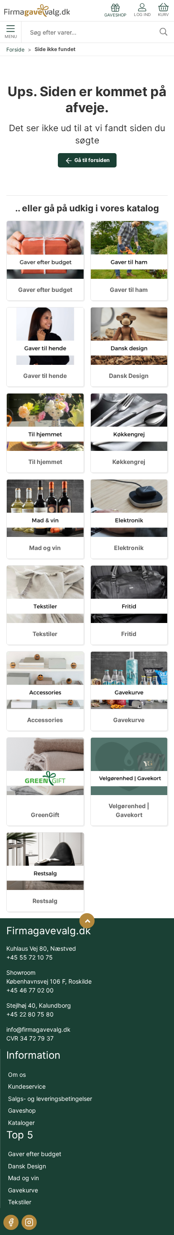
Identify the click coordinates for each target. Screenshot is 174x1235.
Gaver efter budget (45, 289)
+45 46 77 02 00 (30, 990)
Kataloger (21, 1122)
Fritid (128, 633)
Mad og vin (45, 547)
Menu (11, 36)
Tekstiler (45, 633)
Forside (15, 49)
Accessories (45, 719)
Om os (17, 1074)
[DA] (37, 10)
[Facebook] (11, 1222)
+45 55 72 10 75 (29, 957)
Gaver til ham (129, 289)
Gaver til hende (45, 375)
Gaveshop (22, 1110)
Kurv (163, 14)
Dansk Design (129, 375)
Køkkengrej (128, 461)
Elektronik (129, 547)
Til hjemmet (45, 461)
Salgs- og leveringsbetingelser (50, 1098)
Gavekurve (128, 719)
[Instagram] (29, 1222)
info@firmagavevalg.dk (38, 1029)
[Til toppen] (87, 920)
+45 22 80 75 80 (30, 1014)
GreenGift (45, 814)
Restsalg (45, 900)
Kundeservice (27, 1086)
